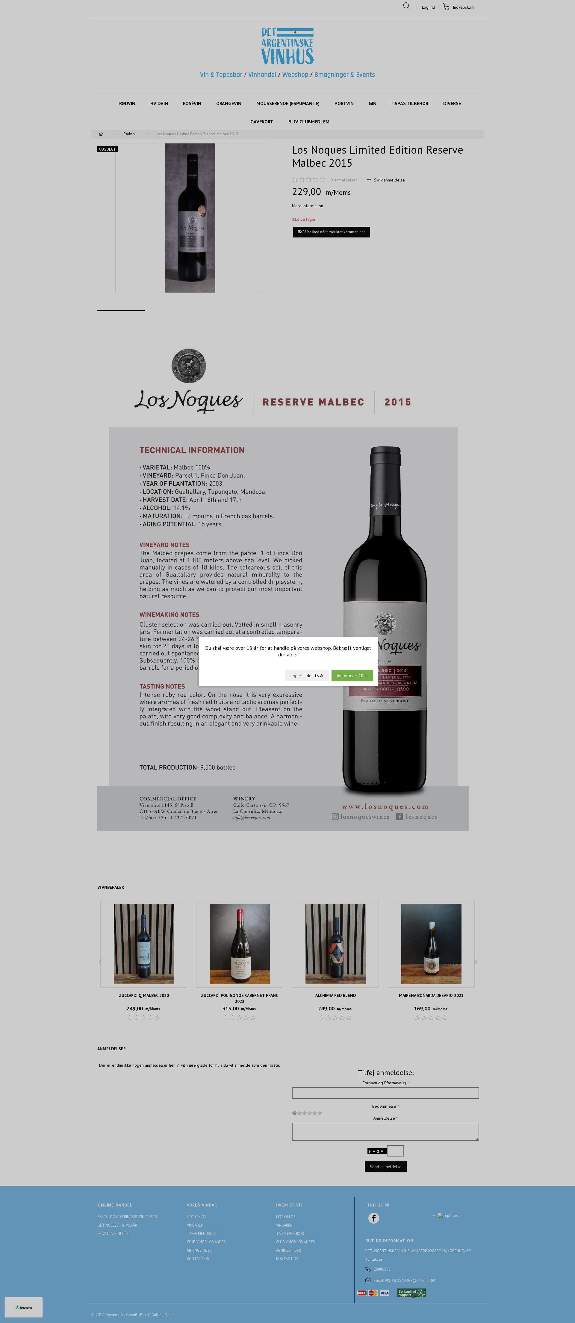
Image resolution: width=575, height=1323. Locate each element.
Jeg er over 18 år (352, 675)
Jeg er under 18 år (307, 675)
